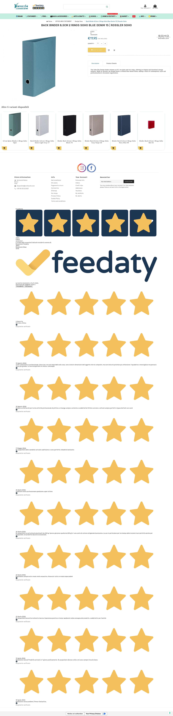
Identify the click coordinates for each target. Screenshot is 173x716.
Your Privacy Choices (93, 714)
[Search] (107, 7)
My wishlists (80, 193)
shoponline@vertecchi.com (26, 186)
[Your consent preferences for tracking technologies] (170, 713)
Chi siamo (54, 183)
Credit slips (79, 185)
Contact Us (55, 188)
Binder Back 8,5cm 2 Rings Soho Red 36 (151, 142)
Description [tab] (95, 63)
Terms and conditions (58, 201)
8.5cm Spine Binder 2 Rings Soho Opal (15, 142)
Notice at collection (75, 714)
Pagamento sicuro (57, 185)
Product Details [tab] (112, 63)
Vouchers (79, 191)
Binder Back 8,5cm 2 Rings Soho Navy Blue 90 (124, 142)
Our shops (54, 193)
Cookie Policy (55, 198)
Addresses (79, 188)
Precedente (19, 286)
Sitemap (54, 191)
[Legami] (133, 16)
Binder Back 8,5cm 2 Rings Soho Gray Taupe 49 (97, 142)
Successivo (28, 286)
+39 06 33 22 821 (23, 188)
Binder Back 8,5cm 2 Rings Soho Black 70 (69, 142)
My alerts (79, 196)
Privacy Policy (56, 196)
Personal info (80, 180)
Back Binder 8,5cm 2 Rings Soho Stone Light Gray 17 (42, 142)
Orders (78, 183)
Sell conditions (56, 180)
